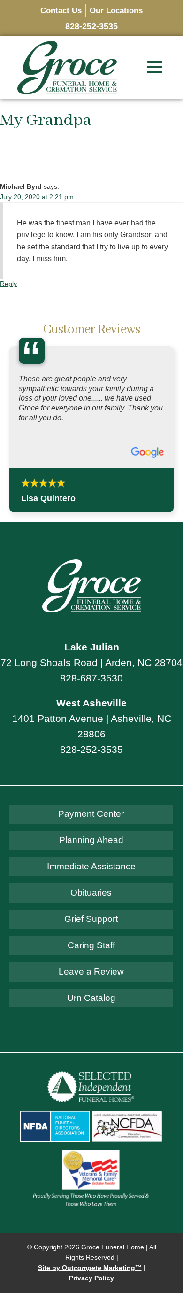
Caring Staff (91, 1009)
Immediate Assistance (91, 931)
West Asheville (91, 767)
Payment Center (91, 878)
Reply (8, 283)
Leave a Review (91, 1036)
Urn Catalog (91, 1062)
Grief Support (91, 983)
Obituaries (91, 957)
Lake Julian (91, 711)
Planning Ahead (91, 905)
